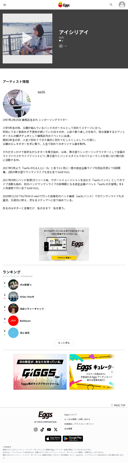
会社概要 (68, 428)
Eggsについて (70, 414)
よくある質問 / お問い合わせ (77, 419)
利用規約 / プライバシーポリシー (79, 423)
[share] (61, 46)
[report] (66, 46)
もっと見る (64, 342)
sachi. (61, 37)
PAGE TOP (119, 405)
